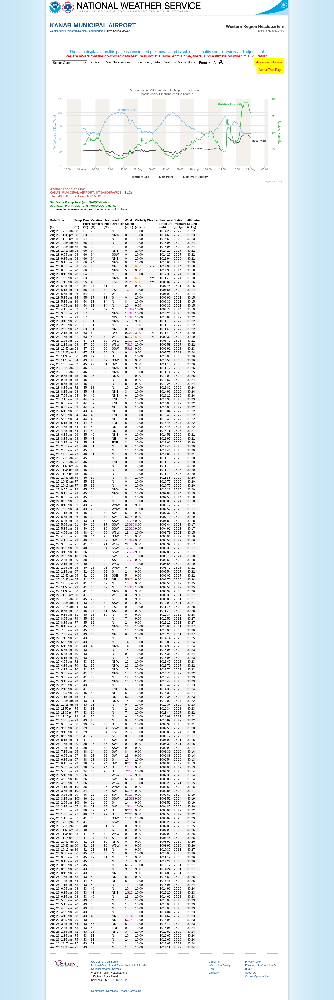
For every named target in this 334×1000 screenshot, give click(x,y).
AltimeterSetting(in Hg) (193, 224)
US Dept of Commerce (104, 961)
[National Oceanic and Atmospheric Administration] (53, 7)
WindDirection (118, 222)
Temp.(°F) (78, 224)
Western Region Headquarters (85, 30)
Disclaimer (215, 961)
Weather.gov (57, 30)
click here (120, 209)
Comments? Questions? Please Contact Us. (116, 991)
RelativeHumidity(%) (97, 224)
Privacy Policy (253, 961)
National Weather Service (106, 969)
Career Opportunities (257, 976)
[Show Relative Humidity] (193, 177)
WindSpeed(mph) (129, 224)
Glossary (214, 972)
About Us (250, 972)
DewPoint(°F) (86, 224)
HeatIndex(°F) (107, 224)
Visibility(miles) (141, 224)
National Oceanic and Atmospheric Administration (119, 965)
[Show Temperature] (137, 177)
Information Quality (219, 965)
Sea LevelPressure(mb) (166, 224)
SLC (127, 192)
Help (211, 969)
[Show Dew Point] (163, 177)
